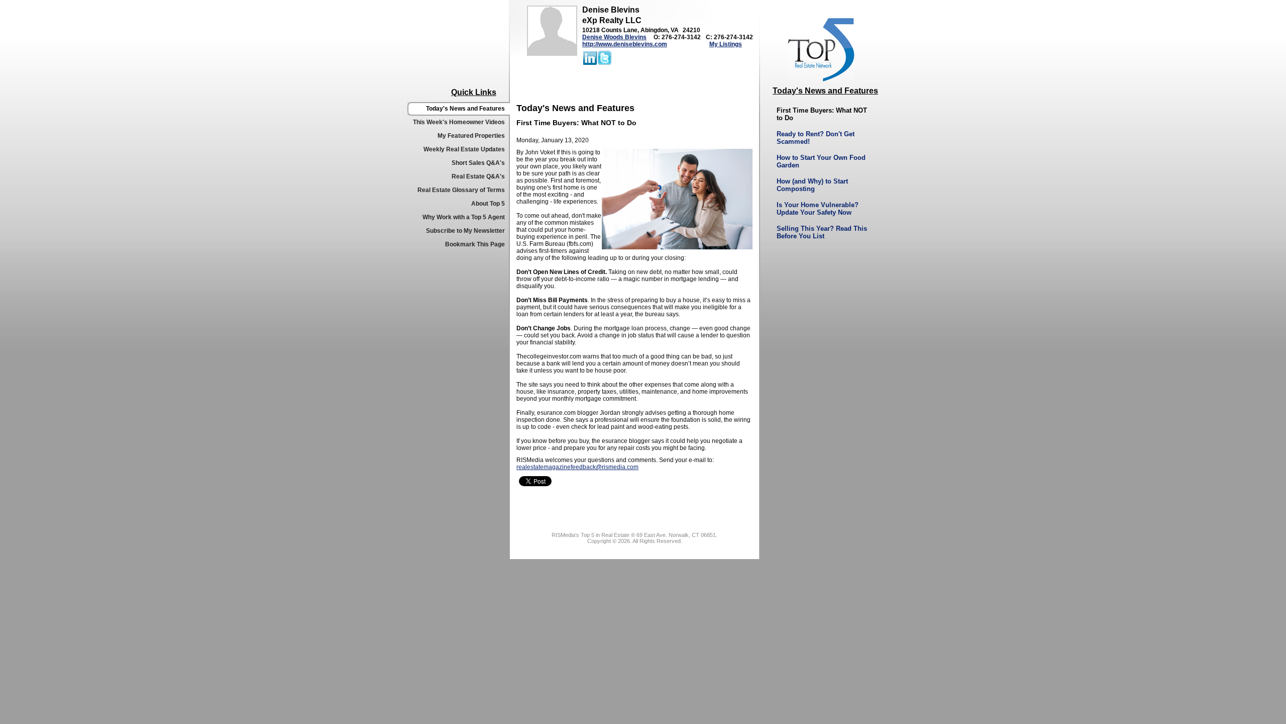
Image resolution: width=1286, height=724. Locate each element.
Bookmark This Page (475, 244)
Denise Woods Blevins (614, 37)
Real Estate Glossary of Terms (461, 190)
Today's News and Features (465, 108)
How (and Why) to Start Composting (812, 185)
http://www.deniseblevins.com (624, 44)
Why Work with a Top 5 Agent (463, 217)
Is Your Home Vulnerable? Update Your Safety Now (818, 208)
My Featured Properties (471, 135)
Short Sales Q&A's (478, 162)
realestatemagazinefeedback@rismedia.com (577, 467)
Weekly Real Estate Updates (464, 149)
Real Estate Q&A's (478, 176)
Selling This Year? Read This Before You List (822, 232)
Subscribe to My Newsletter (465, 230)
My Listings (725, 44)
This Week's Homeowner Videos (459, 122)
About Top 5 (488, 203)
